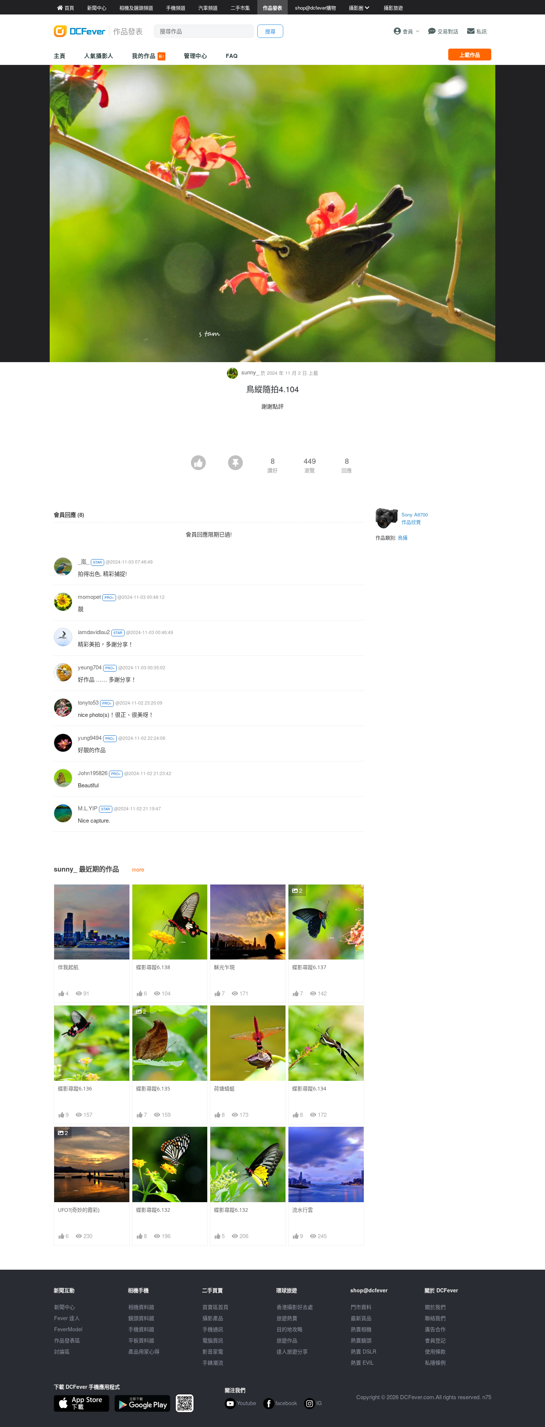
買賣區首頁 (215, 1306)
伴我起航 (68, 967)
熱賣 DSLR (363, 1351)
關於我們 (435, 1306)
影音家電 (212, 1351)
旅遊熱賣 (287, 1318)
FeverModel (68, 1329)
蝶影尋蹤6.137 (309, 967)
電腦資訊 (212, 1340)
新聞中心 (64, 1306)
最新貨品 (361, 1318)
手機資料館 (141, 1329)
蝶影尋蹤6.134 (309, 1088)
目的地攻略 (290, 1329)
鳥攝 (402, 537)
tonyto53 (88, 702)
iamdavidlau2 (94, 632)
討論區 (62, 1351)
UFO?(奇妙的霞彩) (78, 1209)
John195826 (93, 773)
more (138, 869)
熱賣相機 (361, 1329)
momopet (89, 596)
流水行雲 (302, 1209)
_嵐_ (83, 561)
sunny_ (250, 372)
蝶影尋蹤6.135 (153, 1088)
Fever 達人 (67, 1318)
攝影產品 (212, 1318)
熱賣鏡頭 (361, 1340)
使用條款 (435, 1351)
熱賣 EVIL (362, 1362)
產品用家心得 (143, 1351)
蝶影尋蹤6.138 (153, 967)
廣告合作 (435, 1329)
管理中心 (196, 56)
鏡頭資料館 (141, 1318)
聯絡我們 (435, 1318)
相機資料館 (141, 1306)
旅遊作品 (287, 1340)
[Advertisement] (272, 435)
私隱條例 (435, 1362)
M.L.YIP (88, 808)
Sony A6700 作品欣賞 (415, 518)
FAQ (232, 56)
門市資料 (361, 1306)
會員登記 (435, 1340)
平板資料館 (141, 1340)
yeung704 (90, 667)
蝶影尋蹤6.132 (153, 1209)
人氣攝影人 (99, 56)
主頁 (60, 56)
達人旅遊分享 (292, 1351)
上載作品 (469, 54)
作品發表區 (67, 1340)
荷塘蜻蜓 (224, 1088)
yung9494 (90, 737)
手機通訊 (212, 1329)
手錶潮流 (212, 1362)
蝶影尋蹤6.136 (75, 1088)
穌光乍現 (224, 967)
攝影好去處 (295, 1306)
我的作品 (148, 56)
